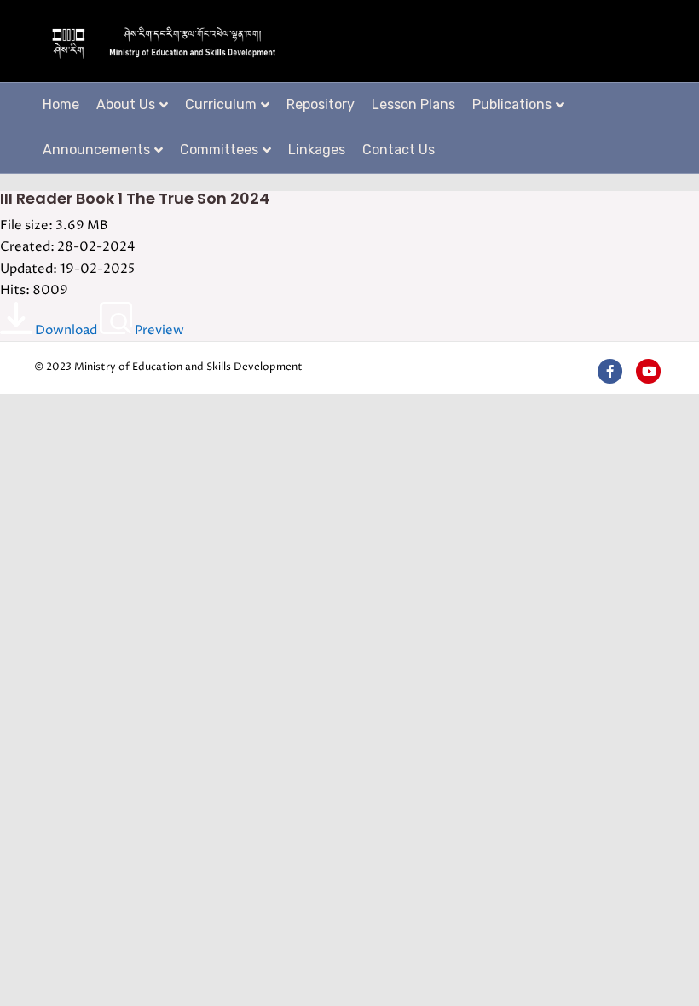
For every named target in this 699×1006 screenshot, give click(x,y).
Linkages (316, 150)
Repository (320, 104)
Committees (219, 150)
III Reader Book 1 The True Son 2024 (134, 198)
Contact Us (398, 150)
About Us (125, 104)
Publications (512, 104)
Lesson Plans (413, 104)
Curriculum (221, 104)
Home (61, 104)
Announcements (96, 150)
